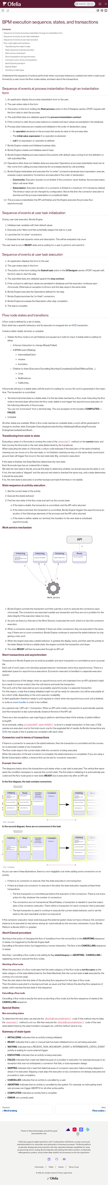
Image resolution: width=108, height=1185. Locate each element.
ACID (74, 325)
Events (61, 1167)
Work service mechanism (15, 53)
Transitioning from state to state (17, 46)
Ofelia (51, 1167)
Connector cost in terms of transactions (21, 60)
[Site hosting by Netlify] (88, 1131)
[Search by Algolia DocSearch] (81, 1131)
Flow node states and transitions (17, 43)
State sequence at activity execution (19, 50)
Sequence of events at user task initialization (21, 36)
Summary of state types (14, 70)
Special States (11, 66)
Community (39, 1167)
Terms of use (74, 1167)
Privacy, (60, 1173)
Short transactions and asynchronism (20, 56)
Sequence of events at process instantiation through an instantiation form (33, 33)
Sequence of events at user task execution (21, 40)
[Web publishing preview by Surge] (78, 1135)
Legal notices (67, 1173)
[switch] (99, 3)
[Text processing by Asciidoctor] (74, 1131)
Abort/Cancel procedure (15, 63)
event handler (19, 702)
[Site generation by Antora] (68, 1131)
